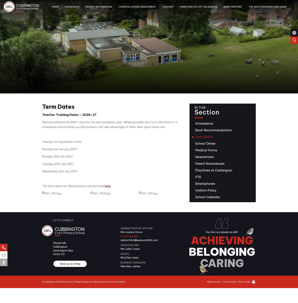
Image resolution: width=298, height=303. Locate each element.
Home (55, 6)
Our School (72, 6)
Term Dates (204, 137)
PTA (198, 177)
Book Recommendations (214, 130)
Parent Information (99, 6)
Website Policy (214, 282)
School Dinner (206, 143)
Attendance (204, 123)
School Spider (119, 282)
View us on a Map (70, 263)
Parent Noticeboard (210, 163)
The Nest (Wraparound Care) (268, 6)
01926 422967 (130, 236)
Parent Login (244, 282)
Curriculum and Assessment (137, 6)
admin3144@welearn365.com (139, 240)
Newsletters (205, 157)
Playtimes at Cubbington (214, 170)
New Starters (232, 6)
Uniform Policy (206, 190)
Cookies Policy (230, 282)
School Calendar (208, 197)
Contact (168, 6)
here (108, 186)
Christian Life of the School (199, 6)
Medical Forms (206, 150)
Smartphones (205, 184)
